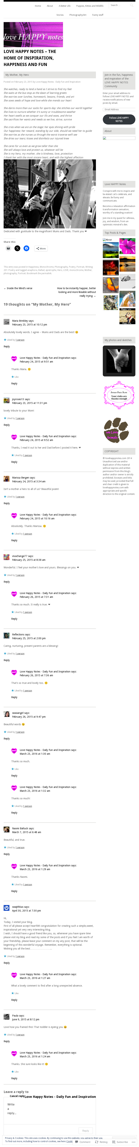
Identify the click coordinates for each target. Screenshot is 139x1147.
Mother (88, 270)
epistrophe (51, 270)
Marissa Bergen (20, 477)
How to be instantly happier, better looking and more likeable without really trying (76, 292)
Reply (7, 346)
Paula (15, 1015)
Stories (60, 15)
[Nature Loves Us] (111, 285)
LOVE (65, 270)
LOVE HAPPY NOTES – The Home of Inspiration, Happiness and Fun (30, 58)
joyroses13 (18, 399)
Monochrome (47, 267)
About (50, 6)
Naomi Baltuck (20, 828)
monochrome (76, 270)
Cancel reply (17, 1096)
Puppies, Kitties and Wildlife (89, 6)
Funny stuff (97, 15)
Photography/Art (78, 15)
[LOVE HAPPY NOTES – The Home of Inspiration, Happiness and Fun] (33, 46)
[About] (107, 239)
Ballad (41, 270)
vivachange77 (19, 556)
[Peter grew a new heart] (127, 281)
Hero (59, 270)
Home (38, 6)
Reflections (18, 634)
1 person (20, 340)
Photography (61, 267)
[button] (111, 363)
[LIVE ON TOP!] (111, 250)
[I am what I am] (127, 299)
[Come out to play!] (127, 264)
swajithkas (17, 906)
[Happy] (127, 316)
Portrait (80, 267)
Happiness (33, 267)
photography (10, 273)
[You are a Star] (127, 246)
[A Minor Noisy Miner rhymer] (111, 303)
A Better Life (64, 6)
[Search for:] (122, 5)
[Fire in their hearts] (111, 268)
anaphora (32, 270)
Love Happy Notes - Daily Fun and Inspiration (58, 82)
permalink (46, 273)
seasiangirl (18, 712)
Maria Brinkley (20, 320)
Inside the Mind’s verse (18, 288)
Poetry (72, 267)
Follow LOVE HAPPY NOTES (119, 119)
